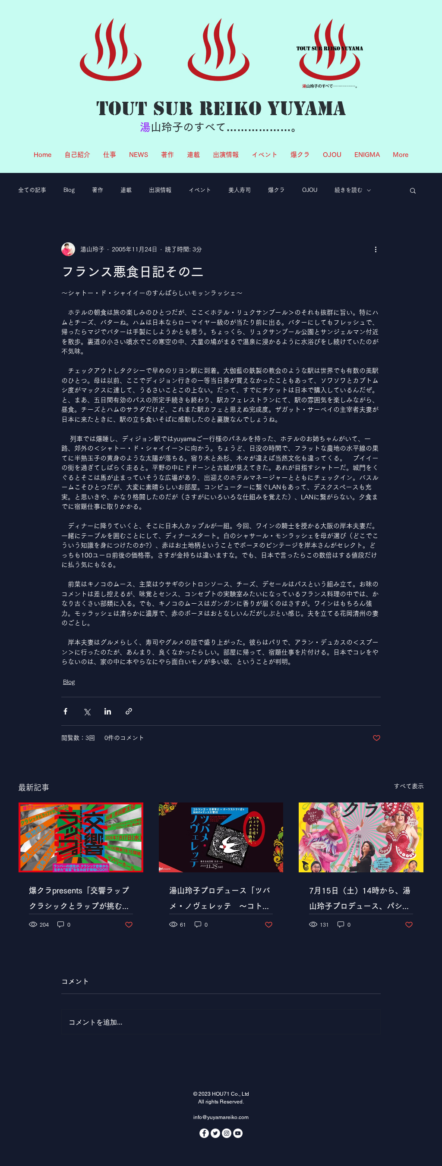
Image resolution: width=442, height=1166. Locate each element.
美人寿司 (239, 190)
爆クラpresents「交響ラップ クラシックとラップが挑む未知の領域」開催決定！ (81, 900)
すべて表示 (409, 786)
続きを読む (349, 190)
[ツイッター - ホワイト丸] (215, 1133)
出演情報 (160, 190)
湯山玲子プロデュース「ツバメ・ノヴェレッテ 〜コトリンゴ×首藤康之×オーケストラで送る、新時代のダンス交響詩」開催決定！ (220, 900)
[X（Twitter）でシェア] (86, 711)
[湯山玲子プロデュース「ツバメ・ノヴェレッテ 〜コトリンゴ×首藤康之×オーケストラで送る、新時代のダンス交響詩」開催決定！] (221, 837)
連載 (126, 190)
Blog (69, 190)
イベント (200, 190)
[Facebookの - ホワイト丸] (204, 1133)
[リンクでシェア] (129, 711)
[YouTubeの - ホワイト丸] (238, 1133)
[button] (413, 190)
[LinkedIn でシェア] (108, 711)
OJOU (309, 190)
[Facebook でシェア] (65, 711)
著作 (97, 190)
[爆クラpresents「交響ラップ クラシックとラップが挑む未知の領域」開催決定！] (81, 837)
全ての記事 (32, 190)
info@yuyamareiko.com (221, 1117)
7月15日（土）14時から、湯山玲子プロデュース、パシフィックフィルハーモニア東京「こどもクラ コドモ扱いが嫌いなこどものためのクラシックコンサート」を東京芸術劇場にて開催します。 (359, 900)
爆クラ (276, 190)
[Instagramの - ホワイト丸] (226, 1133)
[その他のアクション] (375, 249)
